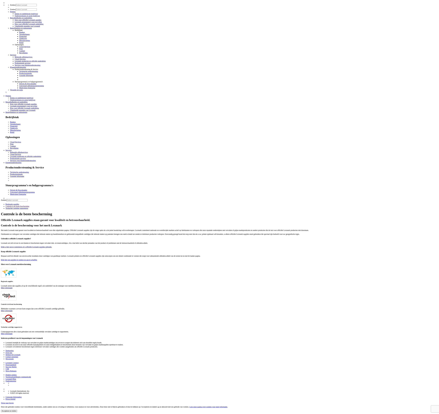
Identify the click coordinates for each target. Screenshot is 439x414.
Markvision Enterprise (27, 88)
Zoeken (13, 5)
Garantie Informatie (26, 75)
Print (21, 49)
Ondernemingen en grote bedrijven (27, 16)
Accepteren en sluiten (9, 411)
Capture (22, 51)
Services (8, 150)
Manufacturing (24, 40)
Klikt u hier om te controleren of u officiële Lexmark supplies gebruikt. (26, 247)
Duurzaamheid (10, 365)
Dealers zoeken (11, 375)
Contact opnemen (11, 357)
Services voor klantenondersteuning (27, 65)
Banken (22, 32)
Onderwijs (23, 38)
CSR (7, 369)
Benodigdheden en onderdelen (16, 102)
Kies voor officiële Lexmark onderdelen (29, 24)
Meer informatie (6, 288)
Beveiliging (23, 53)
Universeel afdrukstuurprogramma (31, 86)
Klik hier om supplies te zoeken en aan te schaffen (19, 260)
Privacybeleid (10, 399)
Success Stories (11, 367)
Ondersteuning (10, 381)
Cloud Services (24, 47)
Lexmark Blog (10, 379)
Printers (8, 96)
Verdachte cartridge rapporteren (16, 208)
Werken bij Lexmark (12, 355)
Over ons (8, 353)
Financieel (23, 36)
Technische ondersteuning (28, 71)
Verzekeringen (24, 34)
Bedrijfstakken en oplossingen (16, 112)
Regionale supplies (12, 204)
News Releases (10, 371)
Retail (21, 43)
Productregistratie (25, 73)
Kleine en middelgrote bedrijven (26, 14)
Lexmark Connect (12, 363)
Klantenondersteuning (13, 163)
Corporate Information (13, 397)
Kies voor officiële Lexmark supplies (28, 20)
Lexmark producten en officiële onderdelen (30, 61)
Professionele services (22, 63)
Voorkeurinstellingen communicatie (18, 377)
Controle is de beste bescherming (17, 206)
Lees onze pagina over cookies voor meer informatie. (208, 407)
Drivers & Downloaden (27, 84)
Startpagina (9, 351)
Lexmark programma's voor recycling (28, 22)
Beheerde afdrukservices (23, 57)
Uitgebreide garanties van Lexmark (27, 26)
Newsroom (9, 359)
